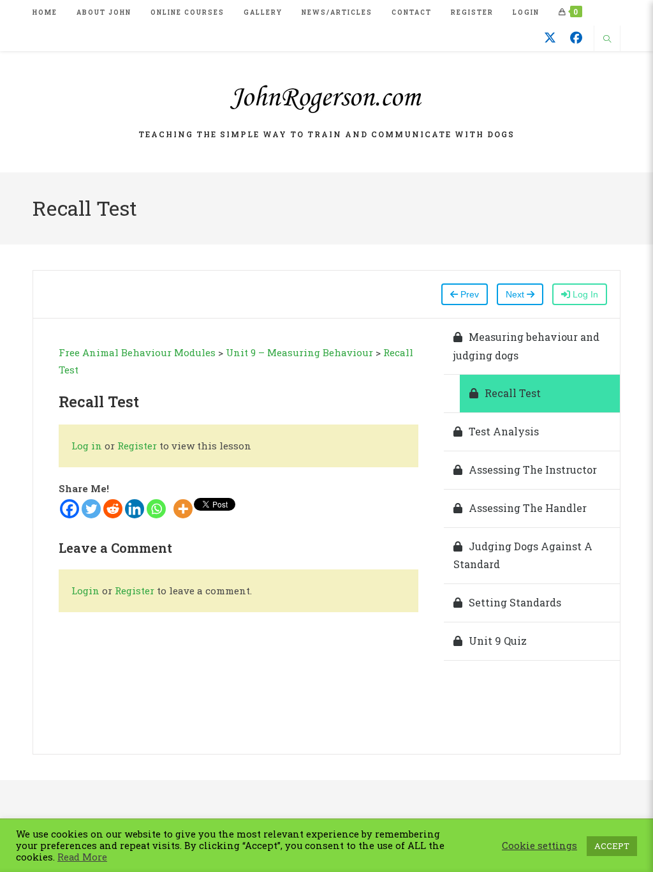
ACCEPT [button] (611, 846)
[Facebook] (69, 508)
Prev (468, 294)
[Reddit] (112, 508)
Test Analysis (504, 431)
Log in (88, 445)
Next (516, 294)
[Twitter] (91, 508)
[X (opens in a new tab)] (550, 37)
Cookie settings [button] (539, 846)
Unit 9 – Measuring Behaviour (299, 352)
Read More (82, 857)
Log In (584, 294)
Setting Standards (515, 602)
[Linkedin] (134, 508)
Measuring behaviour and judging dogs (526, 346)
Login (85, 590)
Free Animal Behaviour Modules (137, 352)
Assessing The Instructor (533, 469)
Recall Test (513, 393)
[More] (183, 508)
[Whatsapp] (156, 508)
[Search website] (607, 40)
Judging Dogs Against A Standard (522, 555)
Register (137, 445)
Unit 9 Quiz (498, 640)
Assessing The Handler (528, 508)
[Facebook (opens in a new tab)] (576, 37)
